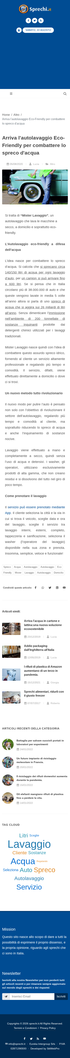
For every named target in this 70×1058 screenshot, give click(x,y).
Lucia (35, 164)
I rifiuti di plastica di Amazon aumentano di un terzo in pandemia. (43, 670)
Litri (23, 835)
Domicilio (58, 572)
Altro (16, 114)
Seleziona (10, 870)
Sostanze (37, 852)
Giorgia (54, 682)
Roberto (55, 703)
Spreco (7, 567)
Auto (26, 869)
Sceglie (34, 835)
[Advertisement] (35, 63)
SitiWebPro (53, 1048)
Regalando (42, 861)
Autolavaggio (30, 567)
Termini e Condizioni (25, 1028)
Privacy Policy (48, 1028)
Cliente (19, 852)
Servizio (29, 887)
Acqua (17, 567)
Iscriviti (61, 996)
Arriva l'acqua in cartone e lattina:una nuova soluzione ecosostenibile (43, 624)
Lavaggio (29, 572)
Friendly (7, 572)
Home (6, 114)
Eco (59, 567)
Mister (18, 572)
